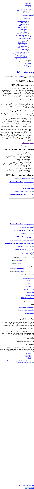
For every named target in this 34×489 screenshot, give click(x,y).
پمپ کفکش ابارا (29, 283)
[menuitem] (15, 9)
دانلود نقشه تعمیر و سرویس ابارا (25, 310)
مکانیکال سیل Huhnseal (21, 57)
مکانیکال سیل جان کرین (20, 52)
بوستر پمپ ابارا (30, 295)
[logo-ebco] (28, 15)
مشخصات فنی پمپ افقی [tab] (27, 145)
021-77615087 (18, 263)
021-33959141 (18, 260)
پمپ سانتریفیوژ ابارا (28, 278)
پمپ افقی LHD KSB (22, 71)
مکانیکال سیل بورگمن (21, 55)
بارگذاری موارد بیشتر (28, 253)
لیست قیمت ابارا (29, 313)
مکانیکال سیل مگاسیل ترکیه (19, 54)
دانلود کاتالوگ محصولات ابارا (26, 307)
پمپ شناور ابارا (30, 280)
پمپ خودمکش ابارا (29, 289)
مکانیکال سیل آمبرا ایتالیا (20, 58)
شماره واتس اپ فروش (24, 9)
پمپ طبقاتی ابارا (29, 286)
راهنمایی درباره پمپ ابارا (24, 11)
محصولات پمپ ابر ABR (27, 298)
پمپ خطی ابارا (30, 292)
